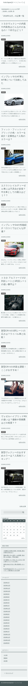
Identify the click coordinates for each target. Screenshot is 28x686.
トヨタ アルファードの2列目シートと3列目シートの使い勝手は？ (14, 281)
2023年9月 (6, 594)
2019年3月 (6, 625)
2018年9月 (6, 643)
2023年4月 (6, 602)
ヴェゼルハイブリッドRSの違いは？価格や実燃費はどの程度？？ (14, 419)
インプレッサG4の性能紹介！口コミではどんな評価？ (13, 228)
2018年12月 (7, 634)
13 (7, 529)
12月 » (23, 538)
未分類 (5, 661)
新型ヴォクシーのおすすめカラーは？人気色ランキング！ (13, 455)
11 (23, 526)
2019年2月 (6, 628)
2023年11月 (7, 588)
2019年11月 (7, 608)
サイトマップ (9, 673)
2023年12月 (7, 585)
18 (23, 529)
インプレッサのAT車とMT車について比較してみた (14, 79)
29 (14, 535)
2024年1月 (6, 582)
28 (10, 535)
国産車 (3, 39)
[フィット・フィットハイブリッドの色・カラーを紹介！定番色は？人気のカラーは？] (14, 164)
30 (17, 535)
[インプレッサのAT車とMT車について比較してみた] (14, 108)
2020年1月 (6, 605)
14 (10, 529)
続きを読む (22, 66)
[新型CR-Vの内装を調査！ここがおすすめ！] (14, 395)
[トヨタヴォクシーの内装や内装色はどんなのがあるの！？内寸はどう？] (14, 55)
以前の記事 (23, 506)
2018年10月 (7, 640)
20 (7, 532)
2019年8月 (6, 614)
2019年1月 (6, 631)
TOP (11, 9)
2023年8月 (6, 597)
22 (14, 532)
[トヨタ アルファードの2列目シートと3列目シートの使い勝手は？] (14, 309)
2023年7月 (6, 600)
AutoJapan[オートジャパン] (14, 2)
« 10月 (5, 538)
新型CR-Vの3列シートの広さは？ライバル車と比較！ (13, 333)
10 (20, 526)
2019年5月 (6, 620)
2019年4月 (6, 623)
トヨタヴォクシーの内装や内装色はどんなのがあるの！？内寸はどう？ (13, 26)
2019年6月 (6, 617)
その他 (5, 655)
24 (20, 532)
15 (14, 529)
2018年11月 (7, 637)
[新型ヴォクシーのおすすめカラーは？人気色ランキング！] (14, 483)
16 (17, 529)
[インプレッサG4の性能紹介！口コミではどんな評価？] (14, 256)
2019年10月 (7, 611)
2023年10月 (7, 591)
